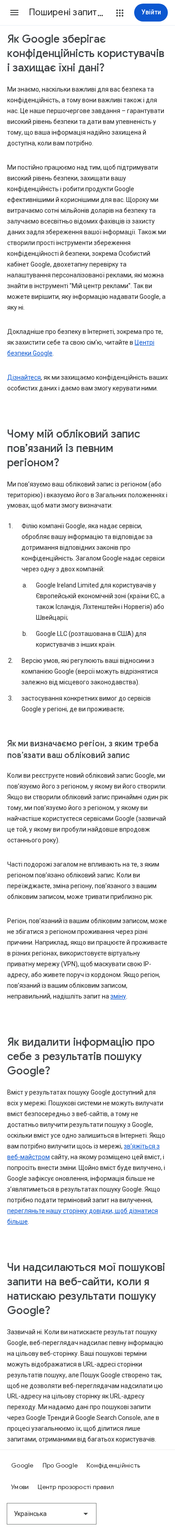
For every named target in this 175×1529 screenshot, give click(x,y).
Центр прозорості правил (76, 1487)
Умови (20, 1487)
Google (22, 1465)
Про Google (60, 1465)
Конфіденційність (113, 1465)
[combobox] (51, 1514)
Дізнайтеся (24, 377)
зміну (118, 996)
